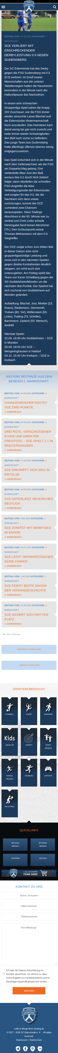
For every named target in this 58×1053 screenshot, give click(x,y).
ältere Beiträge (13, 634)
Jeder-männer (48, 746)
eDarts (29, 745)
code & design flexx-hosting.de (29, 1028)
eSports (48, 776)
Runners (29, 776)
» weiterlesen (12, 411)
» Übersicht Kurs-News (29, 665)
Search (54, 6)
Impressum (21, 1040)
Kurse (29, 714)
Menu (3, 6)
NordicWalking (9, 777)
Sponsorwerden (43, 844)
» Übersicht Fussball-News (29, 649)
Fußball (10, 714)
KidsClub (10, 745)
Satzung (43, 858)
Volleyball (10, 806)
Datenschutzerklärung (29, 970)
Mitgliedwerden (15, 844)
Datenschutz (36, 1040)
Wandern (48, 714)
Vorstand (15, 858)
